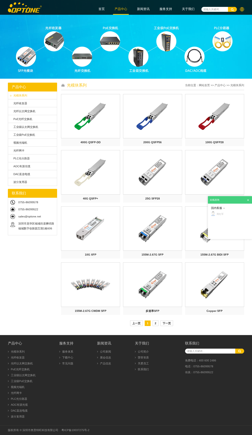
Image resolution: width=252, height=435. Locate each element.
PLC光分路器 (21, 158)
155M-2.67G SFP (152, 254)
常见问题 (67, 363)
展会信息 (105, 357)
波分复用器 (20, 182)
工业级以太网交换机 (25, 126)
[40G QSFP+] (90, 172)
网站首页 (204, 85)
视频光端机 (20, 142)
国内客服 (216, 208)
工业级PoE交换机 (24, 134)
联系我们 (143, 369)
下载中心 (67, 357)
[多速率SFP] (152, 285)
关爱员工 (143, 363)
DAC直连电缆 (21, 174)
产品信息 (105, 363)
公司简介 (143, 351)
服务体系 (67, 351)
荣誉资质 (143, 357)
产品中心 (121, 9)
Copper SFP (214, 310)
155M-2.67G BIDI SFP (214, 254)
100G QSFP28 (214, 142)
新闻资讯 (143, 9)
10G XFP (90, 254)
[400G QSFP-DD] (90, 116)
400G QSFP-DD (91, 142)
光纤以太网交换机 (24, 111)
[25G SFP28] (152, 172)
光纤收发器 (20, 103)
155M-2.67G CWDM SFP (90, 310)
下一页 (167, 323)
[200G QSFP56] (152, 116)
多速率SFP (152, 310)
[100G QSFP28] (214, 116)
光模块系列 (20, 95)
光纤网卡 (18, 150)
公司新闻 (105, 351)
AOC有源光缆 (21, 166)
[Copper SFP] (214, 285)
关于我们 (188, 9)
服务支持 (165, 9)
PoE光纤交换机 (22, 119)
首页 (101, 9)
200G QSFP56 (152, 142)
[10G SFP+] (214, 172)
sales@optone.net (29, 216)
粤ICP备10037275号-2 (75, 430)
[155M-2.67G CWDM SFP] (90, 285)
